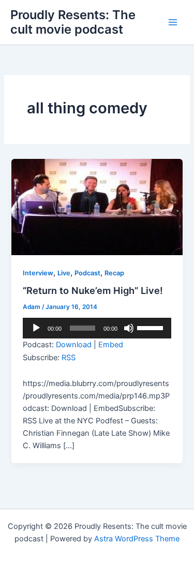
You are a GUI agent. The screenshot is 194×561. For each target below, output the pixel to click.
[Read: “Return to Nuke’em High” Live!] (96, 206)
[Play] (36, 328)
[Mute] (129, 328)
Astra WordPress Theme (137, 538)
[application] (97, 328)
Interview (38, 273)
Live (63, 273)
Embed (110, 344)
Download (74, 344)
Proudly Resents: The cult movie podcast (73, 22)
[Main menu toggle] (173, 22)
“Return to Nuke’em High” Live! (93, 290)
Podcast (87, 273)
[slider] (151, 327)
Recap (114, 273)
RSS (69, 357)
